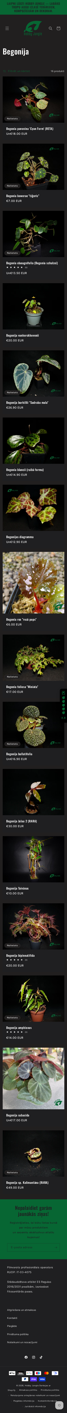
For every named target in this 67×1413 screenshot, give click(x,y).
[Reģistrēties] (56, 1247)
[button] (7, 28)
